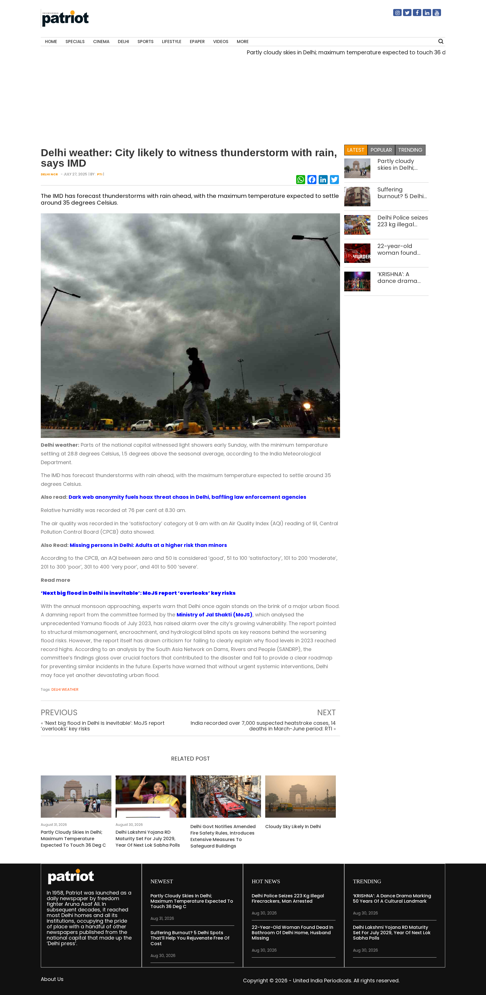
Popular (381, 149)
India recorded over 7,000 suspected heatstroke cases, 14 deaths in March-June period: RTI (263, 725)
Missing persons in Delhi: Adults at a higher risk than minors (148, 545)
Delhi (123, 41)
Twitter (404, 15)
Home (51, 41)
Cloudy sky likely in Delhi (293, 826)
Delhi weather (64, 689)
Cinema (101, 41)
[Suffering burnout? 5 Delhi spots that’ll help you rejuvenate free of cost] (357, 196)
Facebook (414, 15)
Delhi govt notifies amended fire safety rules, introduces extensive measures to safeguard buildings (223, 836)
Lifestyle (171, 41)
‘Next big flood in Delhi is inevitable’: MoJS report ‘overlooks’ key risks (103, 725)
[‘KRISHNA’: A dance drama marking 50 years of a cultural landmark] (357, 281)
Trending (410, 149)
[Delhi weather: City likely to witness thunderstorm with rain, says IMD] (190, 325)
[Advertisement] (241, 98)
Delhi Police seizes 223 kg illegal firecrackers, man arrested (402, 221)
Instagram (394, 15)
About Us (52, 979)
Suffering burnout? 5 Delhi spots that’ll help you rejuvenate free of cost (401, 193)
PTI (99, 174)
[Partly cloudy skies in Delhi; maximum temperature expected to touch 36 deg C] (76, 798)
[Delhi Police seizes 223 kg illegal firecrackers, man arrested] (357, 224)
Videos (220, 41)
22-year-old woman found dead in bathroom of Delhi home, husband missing (401, 249)
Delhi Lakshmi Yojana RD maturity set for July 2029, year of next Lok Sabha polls (148, 838)
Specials (75, 41)
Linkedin (423, 15)
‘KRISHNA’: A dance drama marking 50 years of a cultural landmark (402, 277)
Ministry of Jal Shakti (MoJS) (215, 614)
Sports (146, 41)
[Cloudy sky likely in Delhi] (300, 798)
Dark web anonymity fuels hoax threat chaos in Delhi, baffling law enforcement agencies (187, 496)
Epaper (197, 41)
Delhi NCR (49, 174)
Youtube (433, 15)
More (243, 41)
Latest (355, 149)
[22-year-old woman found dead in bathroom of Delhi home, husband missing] (357, 252)
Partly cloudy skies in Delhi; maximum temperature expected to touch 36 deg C (328, 52)
